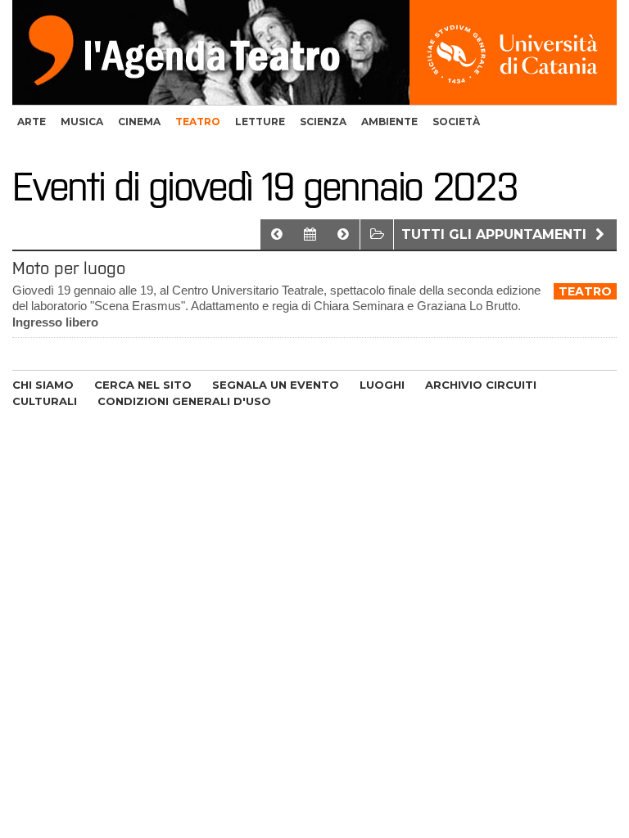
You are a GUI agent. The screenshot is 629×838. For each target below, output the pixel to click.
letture (260, 121)
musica (82, 121)
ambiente (389, 121)
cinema (139, 121)
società (456, 121)
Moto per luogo (68, 268)
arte (31, 121)
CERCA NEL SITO (143, 384)
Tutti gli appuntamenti (496, 234)
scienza (323, 121)
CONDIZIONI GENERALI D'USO (184, 401)
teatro (197, 121)
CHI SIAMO (43, 384)
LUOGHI (382, 384)
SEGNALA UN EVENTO (275, 384)
